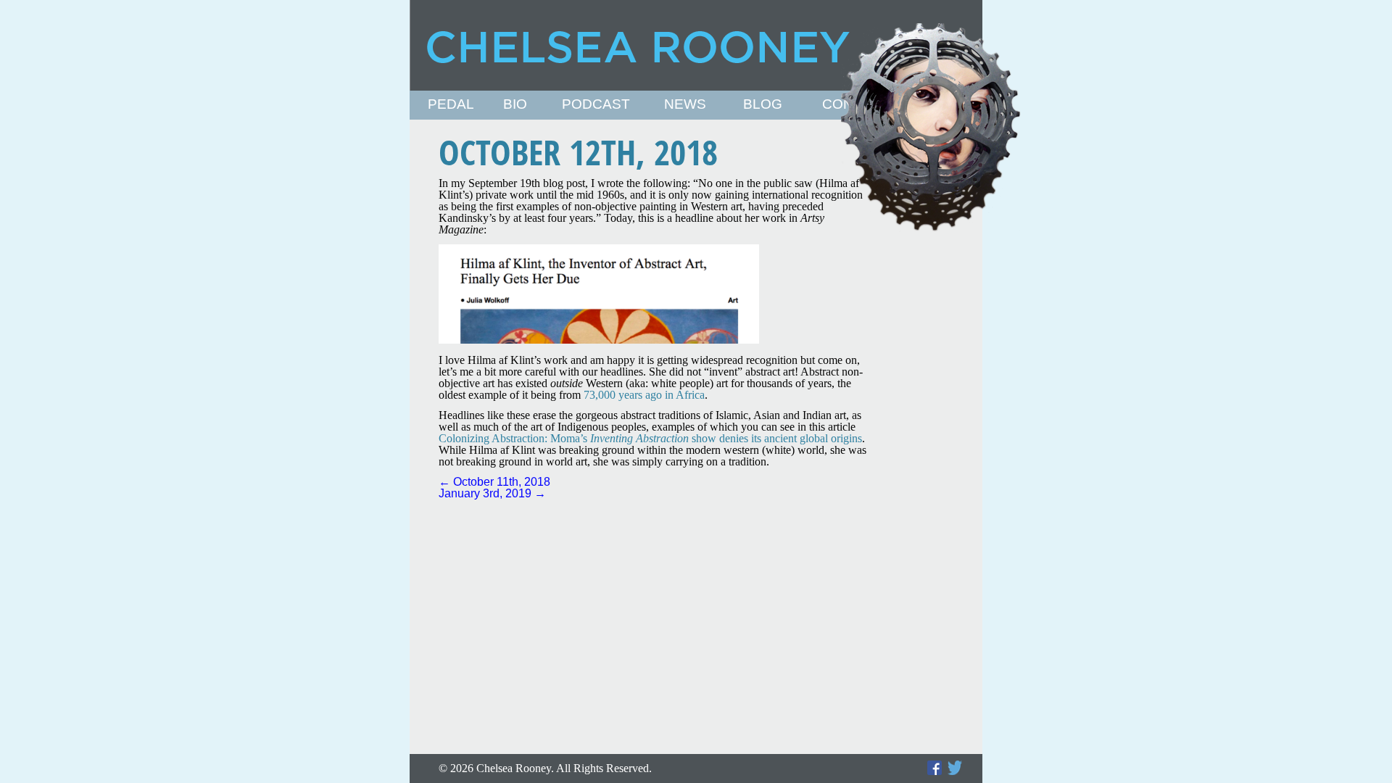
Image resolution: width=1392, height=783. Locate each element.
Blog (762, 105)
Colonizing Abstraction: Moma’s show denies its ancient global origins (650, 438)
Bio (515, 105)
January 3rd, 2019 (492, 493)
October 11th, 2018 (494, 482)
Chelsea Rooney (695, 45)
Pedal (451, 105)
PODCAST (596, 105)
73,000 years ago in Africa (644, 395)
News (685, 105)
